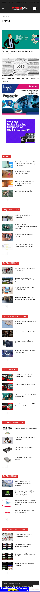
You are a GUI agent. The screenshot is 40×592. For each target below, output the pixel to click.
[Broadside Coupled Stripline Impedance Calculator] (7, 546)
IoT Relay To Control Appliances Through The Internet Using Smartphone (24, 183)
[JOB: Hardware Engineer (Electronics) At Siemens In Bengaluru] (7, 483)
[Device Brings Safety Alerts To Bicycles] (7, 343)
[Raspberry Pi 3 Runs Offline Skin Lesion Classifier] (7, 290)
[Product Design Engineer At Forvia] (20, 39)
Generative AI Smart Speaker (23, 191)
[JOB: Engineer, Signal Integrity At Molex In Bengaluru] (7, 512)
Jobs (3, 48)
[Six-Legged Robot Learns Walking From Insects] (7, 270)
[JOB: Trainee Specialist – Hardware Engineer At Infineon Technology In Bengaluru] (7, 503)
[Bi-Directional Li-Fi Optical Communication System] (7, 174)
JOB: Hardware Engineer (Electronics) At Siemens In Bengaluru (23, 483)
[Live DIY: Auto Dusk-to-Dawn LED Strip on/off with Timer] (7, 406)
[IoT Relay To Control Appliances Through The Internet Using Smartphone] (7, 183)
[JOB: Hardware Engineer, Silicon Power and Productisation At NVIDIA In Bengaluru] (7, 493)
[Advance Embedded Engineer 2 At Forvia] (20, 67)
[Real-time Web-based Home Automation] (7, 217)
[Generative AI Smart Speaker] (7, 193)
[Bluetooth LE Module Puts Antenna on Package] (7, 324)
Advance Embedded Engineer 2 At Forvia (20, 79)
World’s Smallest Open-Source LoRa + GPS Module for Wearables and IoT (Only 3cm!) (26, 226)
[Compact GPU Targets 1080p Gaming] (7, 449)
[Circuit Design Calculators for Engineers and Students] (7, 536)
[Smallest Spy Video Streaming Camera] (7, 236)
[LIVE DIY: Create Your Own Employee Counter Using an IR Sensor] (7, 377)
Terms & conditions (27, 586)
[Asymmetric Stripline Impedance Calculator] (7, 566)
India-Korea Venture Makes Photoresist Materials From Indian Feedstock (25, 280)
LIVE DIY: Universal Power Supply (25, 384)
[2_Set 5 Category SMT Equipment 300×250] (20, 143)
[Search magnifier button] (35, 9)
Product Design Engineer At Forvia (17, 51)
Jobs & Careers (6, 75)
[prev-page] (3, 200)
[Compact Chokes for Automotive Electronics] (7, 440)
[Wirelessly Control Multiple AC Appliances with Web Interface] (7, 246)
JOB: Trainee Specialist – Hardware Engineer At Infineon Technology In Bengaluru (25, 502)
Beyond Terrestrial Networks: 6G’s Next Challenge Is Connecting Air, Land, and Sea (25, 163)
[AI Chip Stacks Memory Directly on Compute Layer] (7, 353)
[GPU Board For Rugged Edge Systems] (7, 459)
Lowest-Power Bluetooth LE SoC (25, 331)
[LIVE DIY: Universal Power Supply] (7, 387)
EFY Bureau (5, 81)
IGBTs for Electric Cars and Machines (26, 428)
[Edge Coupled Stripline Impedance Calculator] (7, 556)
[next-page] (6, 200)
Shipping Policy (8, 586)
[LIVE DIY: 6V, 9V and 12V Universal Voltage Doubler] (7, 396)
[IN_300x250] (20, 114)
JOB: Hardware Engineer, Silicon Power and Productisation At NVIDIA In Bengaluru (24, 493)
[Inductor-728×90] (20, 591)
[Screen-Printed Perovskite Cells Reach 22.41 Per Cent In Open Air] (7, 299)
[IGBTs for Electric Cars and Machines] (7, 430)
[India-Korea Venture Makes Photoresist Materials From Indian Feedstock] (7, 280)
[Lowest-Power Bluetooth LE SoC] (7, 333)
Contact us (17, 586)
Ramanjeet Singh (6, 54)
